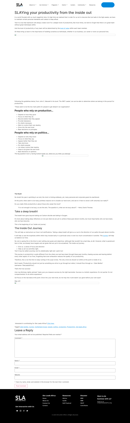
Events (64, 5)
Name (17, 360)
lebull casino (60, 421)
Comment (18, 338)
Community (81, 5)
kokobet (53, 421)
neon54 (77, 421)
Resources (92, 5)
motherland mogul (41, 327)
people (50, 327)
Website (17, 374)
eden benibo (24, 327)
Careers (73, 5)
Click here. (50, 323)
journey (105, 235)
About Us (32, 5)
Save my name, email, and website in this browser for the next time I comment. (42, 382)
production (62, 327)
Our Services (43, 5)
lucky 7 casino (69, 421)
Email (17, 367)
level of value (64, 28)
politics (55, 327)
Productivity (71, 327)
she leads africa (81, 327)
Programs (54, 5)
